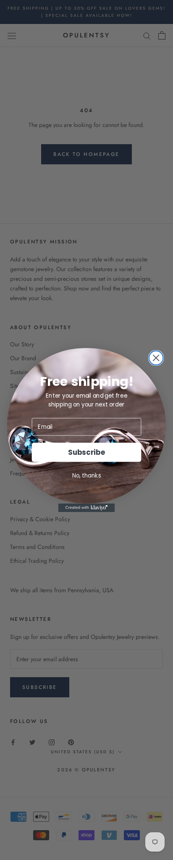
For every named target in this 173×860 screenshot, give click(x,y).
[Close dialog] (156, 358)
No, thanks (86, 475)
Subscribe (86, 452)
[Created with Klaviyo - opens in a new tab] (86, 508)
